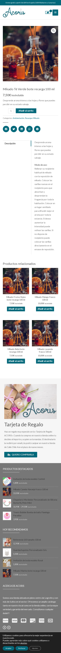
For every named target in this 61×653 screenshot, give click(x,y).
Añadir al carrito (26, 110)
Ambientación (18, 118)
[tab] (17, 143)
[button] (6, 129)
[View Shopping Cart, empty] (48, 12)
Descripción (10, 143)
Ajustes (35, 648)
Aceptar (8, 648)
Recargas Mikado (32, 118)
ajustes (23, 643)
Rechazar (21, 648)
